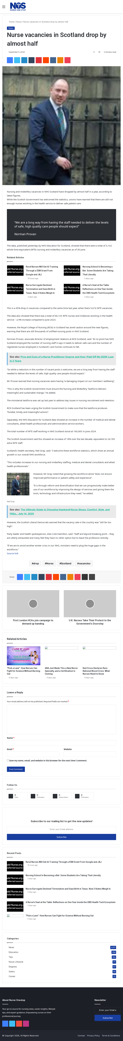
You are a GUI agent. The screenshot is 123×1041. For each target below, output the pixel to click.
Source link (12, 553)
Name (10, 738)
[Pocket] (67, 60)
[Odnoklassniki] (60, 60)
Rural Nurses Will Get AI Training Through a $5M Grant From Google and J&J (42, 270)
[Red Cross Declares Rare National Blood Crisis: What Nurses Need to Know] (99, 655)
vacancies (84, 563)
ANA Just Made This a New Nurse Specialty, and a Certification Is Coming (61, 671)
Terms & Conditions (111, 1035)
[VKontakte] (53, 60)
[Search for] (119, 7)
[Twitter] (17, 60)
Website (68, 749)
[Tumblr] (31, 60)
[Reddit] (46, 60)
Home (11, 22)
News (19, 22)
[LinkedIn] (24, 60)
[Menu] (3, 7)
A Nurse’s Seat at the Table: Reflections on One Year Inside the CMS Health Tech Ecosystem (98, 289)
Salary (12, 971)
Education (13, 952)
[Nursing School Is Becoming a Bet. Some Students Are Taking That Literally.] (72, 270)
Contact (81, 1035)
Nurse (50, 563)
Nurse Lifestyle (16, 962)
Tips (11, 957)
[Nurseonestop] (18, 6)
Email (10, 749)
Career (12, 976)
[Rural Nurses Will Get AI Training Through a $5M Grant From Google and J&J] (15, 270)
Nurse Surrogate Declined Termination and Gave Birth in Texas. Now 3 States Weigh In (40, 289)
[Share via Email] (85, 577)
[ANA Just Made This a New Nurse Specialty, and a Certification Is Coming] (61, 655)
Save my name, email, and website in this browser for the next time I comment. (48, 760)
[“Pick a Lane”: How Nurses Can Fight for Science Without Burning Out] (23, 655)
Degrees (13, 966)
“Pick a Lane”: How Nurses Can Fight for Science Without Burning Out (23, 671)
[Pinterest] (39, 60)
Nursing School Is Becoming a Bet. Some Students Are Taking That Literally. (97, 270)
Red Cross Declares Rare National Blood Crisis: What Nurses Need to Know (96, 671)
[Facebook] (10, 60)
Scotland (66, 563)
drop (36, 563)
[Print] (92, 577)
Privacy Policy (93, 1035)
